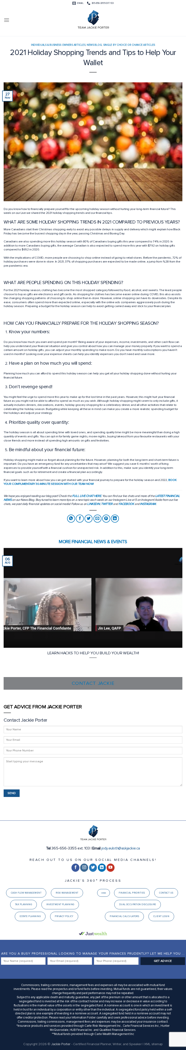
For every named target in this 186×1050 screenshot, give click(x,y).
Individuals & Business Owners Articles (58, 44)
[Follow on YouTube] (111, 868)
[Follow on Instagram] (84, 868)
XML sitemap (153, 1044)
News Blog (94, 44)
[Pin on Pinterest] (106, 519)
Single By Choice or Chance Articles (129, 44)
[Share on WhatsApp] (71, 519)
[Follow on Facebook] (75, 868)
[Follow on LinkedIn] (102, 868)
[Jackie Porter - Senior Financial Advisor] (93, 20)
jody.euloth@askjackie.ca (120, 848)
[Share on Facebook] (80, 519)
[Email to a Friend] (97, 519)
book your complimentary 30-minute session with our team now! (90, 482)
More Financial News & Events (93, 542)
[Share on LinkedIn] (115, 519)
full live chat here (86, 496)
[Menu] (6, 20)
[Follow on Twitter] (93, 868)
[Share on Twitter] (89, 519)
